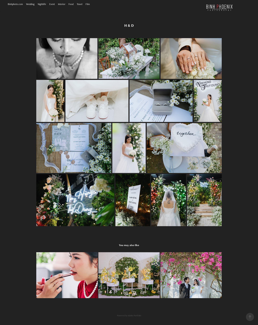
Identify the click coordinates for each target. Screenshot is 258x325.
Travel (79, 4)
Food (71, 4)
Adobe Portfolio (134, 315)
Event (52, 4)
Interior (61, 4)
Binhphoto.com (15, 4)
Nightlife (42, 4)
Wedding (30, 4)
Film (88, 4)
